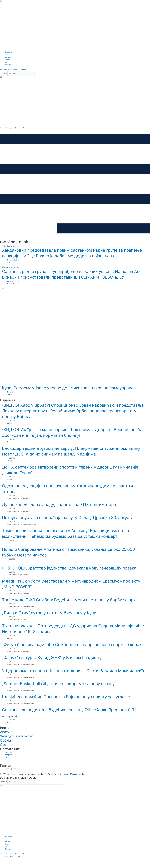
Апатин (6, 732)
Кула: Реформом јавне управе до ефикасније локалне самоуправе (67, 387)
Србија (16, 260)
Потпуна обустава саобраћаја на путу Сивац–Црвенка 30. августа (67, 517)
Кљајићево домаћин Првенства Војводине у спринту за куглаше (66, 696)
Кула (15, 392)
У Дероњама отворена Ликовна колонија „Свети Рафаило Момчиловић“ (73, 670)
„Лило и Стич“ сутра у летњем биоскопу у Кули (49, 612)
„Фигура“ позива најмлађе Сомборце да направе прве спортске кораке (73, 644)
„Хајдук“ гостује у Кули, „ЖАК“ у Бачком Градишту (52, 657)
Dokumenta (77, 774)
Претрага (3, 73)
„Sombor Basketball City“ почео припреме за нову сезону (58, 683)
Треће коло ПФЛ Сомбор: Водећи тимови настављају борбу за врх (69, 599)
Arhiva (64, 774)
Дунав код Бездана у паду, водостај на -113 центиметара (59, 504)
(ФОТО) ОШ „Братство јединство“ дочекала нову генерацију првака (69, 568)
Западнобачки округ (16, 736)
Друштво (10, 260)
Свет (4, 745)
